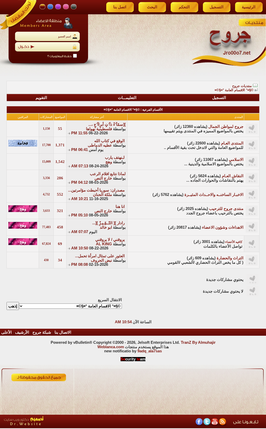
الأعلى (6, 332)
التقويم (41, 98)
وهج (108, 162)
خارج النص (103, 178)
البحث (152, 7)
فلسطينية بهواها (99, 129)
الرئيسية (248, 7)
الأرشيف (22, 332)
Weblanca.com (110, 347)
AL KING (104, 244)
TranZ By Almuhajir (198, 342)
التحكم (184, 7)
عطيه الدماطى (100, 145)
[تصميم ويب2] (48, 427)
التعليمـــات (127, 98)
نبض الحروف (101, 260)
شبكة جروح (41, 332)
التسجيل (216, 7)
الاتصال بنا (63, 332)
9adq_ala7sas (149, 351)
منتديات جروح (242, 86)
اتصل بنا (119, 7)
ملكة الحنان (102, 195)
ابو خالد (106, 227)
